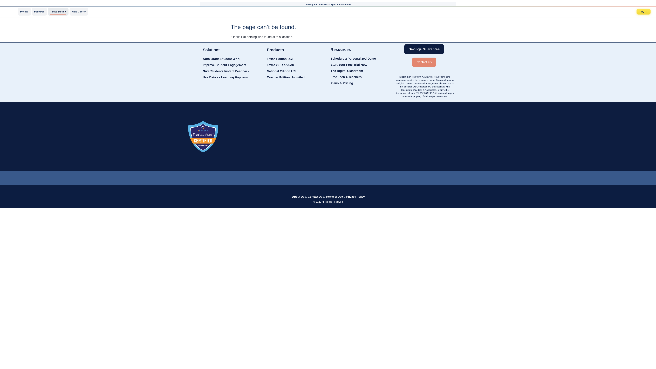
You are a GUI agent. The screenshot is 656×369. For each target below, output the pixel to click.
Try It (643, 11)
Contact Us (315, 196)
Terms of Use (334, 196)
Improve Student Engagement (224, 65)
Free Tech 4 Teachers (346, 77)
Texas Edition (58, 11)
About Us (298, 196)
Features (39, 11)
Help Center (79, 11)
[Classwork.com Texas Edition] (10, 12)
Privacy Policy (355, 196)
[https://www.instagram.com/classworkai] (341, 177)
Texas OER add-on (280, 65)
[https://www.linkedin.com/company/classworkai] (300, 177)
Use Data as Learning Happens (225, 77)
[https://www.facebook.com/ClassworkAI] (328, 177)
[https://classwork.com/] (324, 189)
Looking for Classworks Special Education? (328, 4)
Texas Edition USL (280, 59)
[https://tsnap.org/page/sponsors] (459, 136)
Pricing (24, 11)
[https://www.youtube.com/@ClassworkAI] (355, 177)
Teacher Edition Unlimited (286, 77)
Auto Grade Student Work (221, 59)
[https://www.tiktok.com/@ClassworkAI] (314, 177)
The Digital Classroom (347, 71)
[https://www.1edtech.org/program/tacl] (203, 136)
